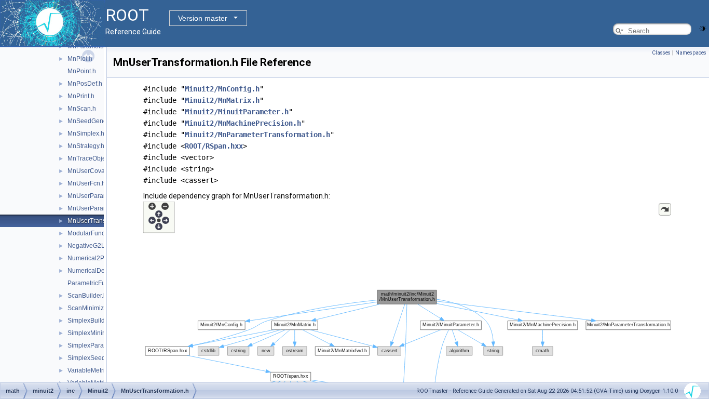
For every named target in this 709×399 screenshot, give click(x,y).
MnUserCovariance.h (97, 171)
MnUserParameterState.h (103, 208)
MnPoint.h (81, 71)
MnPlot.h (79, 58)
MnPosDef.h (84, 83)
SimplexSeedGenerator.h (103, 358)
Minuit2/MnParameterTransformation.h (257, 134)
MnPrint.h (80, 96)
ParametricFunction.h (97, 283)
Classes (661, 52)
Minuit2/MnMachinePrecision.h (243, 123)
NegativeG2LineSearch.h (103, 245)
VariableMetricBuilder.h (100, 370)
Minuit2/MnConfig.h (222, 89)
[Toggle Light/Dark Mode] (702, 27)
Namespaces (690, 52)
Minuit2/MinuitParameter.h (237, 112)
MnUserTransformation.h (102, 220)
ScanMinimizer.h (90, 308)
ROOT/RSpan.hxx (214, 146)
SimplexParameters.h (97, 345)
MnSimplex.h (85, 133)
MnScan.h (81, 108)
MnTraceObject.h (91, 158)
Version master (202, 18)
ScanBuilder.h (87, 295)
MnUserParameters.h (97, 196)
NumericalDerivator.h (97, 270)
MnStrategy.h (85, 146)
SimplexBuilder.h (91, 320)
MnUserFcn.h (86, 183)
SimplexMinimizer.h (94, 333)
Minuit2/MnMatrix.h (222, 100)
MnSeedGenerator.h (96, 121)
